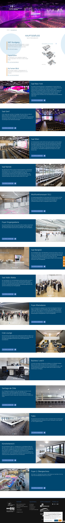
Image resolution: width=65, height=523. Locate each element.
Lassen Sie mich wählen (48, 520)
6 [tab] (16, 101)
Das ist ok (60, 520)
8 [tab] (19, 101)
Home (8, 30)
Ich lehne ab (56, 520)
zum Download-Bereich (14, 62)
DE (47, 4)
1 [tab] (9, 101)
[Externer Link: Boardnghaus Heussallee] (44, 505)
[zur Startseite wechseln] (14, 5)
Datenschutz (33, 507)
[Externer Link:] (45, 510)
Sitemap (32, 504)
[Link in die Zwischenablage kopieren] (44, 100)
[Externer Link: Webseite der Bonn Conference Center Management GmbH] (11, 509)
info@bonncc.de (20, 512)
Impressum (33, 508)
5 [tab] (15, 101)
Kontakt (32, 505)
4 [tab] (13, 101)
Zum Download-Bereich (14, 75)
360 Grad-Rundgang (13, 49)
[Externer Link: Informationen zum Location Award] (43, 514)
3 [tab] (12, 101)
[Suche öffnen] (42, 4)
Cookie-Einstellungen (34, 509)
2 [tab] (49, 129)
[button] (63, 257)
